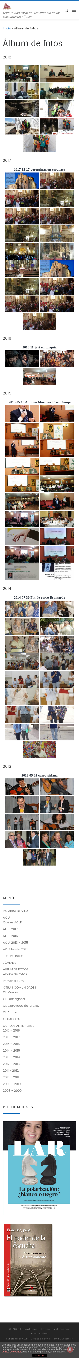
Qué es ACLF (12, 922)
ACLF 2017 (10, 929)
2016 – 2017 (11, 1037)
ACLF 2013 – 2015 (15, 942)
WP (26, 1338)
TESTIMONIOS (13, 956)
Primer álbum (13, 981)
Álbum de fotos (15, 974)
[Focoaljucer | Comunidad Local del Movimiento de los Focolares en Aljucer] (7, 6)
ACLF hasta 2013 (15, 949)
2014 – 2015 (11, 1050)
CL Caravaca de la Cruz (21, 1005)
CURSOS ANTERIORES (18, 1026)
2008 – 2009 (12, 1090)
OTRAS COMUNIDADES (19, 987)
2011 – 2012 (11, 1070)
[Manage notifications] (70, 1350)
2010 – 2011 (11, 1077)
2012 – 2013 (11, 1064)
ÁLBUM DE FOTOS (15, 969)
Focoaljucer (28, 1329)
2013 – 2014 (11, 1057)
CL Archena (12, 1012)
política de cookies (11, 1351)
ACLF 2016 (10, 936)
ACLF (6, 917)
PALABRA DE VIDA (15, 911)
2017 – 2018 (11, 1030)
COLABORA (11, 1019)
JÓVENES (9, 962)
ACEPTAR (39, 1355)
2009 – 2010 (12, 1084)
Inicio (7, 28)
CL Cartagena (14, 999)
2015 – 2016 (11, 1044)
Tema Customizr (62, 1338)
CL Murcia (10, 992)
